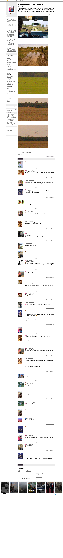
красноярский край (10, 33)
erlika (14, 118)
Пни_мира (14, 129)
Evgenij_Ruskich (13, 115)
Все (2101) (15, 113)
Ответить (47, 167)
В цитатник (52, 167)
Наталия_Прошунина (9, 123)
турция (8, 47)
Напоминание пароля (28, 471)
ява (10, 51)
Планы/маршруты (9, 66)
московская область (11, 37)
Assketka (12, 114)
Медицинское (8, 87)
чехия (15, 48)
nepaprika (11, 119)
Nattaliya (15, 117)
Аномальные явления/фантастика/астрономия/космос (11, 81)
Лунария (27, 382)
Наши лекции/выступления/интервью (11, 95)
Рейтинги (21, 0)
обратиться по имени (30, 170)
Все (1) (15, 109)
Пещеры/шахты (9, 86)
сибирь (14, 44)
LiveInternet (8, 0)
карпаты (13, 31)
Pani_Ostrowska (9, 118)
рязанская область (9, 41)
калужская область (13, 30)
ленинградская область (11, 34)
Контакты (56, 494)
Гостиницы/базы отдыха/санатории (11, 69)
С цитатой (50, 167)
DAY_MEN (14, 114)
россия (14, 39)
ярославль (14, 51)
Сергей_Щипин (9, 124)
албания (12, 18)
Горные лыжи (8, 92)
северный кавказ (9, 44)
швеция (13, 49)
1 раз (21, 154)
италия (8, 30)
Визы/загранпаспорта (9, 84)
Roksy (11, 118)
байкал (15, 20)
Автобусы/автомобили (9, 76)
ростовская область (9, 40)
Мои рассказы (8, 98)
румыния (12, 40)
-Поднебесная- (9, 114)
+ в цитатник (28, 6)
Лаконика (8, 122)
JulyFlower (8, 116)
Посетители (12, 140)
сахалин (12, 42)
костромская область (11, 32)
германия (12, 25)
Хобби (7, 80)
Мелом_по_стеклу (13, 122)
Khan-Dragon (12, 116)
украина (12, 47)
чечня (7, 49)
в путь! (10, 21)
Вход (16, 0)
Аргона (11, 120)
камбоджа (8, 31)
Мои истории (8, 74)
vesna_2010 (8, 120)
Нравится (48, 156)
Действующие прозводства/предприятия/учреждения (10, 78)
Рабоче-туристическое (9, 89)
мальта (10, 35)
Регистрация (14, 0)
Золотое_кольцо (9, 121)
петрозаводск (10, 38)
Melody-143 (8, 117)
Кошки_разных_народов (10, 129)
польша (8, 39)
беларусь (8, 21)
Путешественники (9, 94)
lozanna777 (8, 119)
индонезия (9, 28)
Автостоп (8, 93)
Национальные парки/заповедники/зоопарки (25, 152)
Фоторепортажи (9, 55)
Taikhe (13, 118)
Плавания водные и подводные (11, 97)
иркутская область (9, 29)
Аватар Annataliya (11, 9)
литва (8, 35)
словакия (10, 45)
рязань (12, 41)
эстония (8, 50)
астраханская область (12, 20)
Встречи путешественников (10, 79)
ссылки (15, 45)
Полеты (8, 101)
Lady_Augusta (27, 293)
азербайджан (9, 18)
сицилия (8, 45)
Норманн (13, 123)
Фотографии (8, 70)
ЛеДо (10, 122)
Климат (8, 90)
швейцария (11, 49)
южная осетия (8, 51)
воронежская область (9, 25)
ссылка (34, 171)
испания (13, 29)
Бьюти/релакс (8, 83)
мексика (14, 35)
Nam (10, 117)
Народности (8, 73)
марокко (12, 35)
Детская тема (8, 59)
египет (15, 26)
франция (12, 48)
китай (8, 32)
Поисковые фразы (13, 141)
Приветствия (8, 68)
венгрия (13, 22)
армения (8, 19)
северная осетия (11, 43)
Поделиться (52, 156)
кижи (15, 31)
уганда (10, 47)
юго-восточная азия (9, 110)
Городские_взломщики (9, 130)
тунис (15, 46)
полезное (13, 38)
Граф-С (13, 120)
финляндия (9, 48)
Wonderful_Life (28, 231)
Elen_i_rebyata (8, 115)
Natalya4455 (12, 117)
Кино (7, 71)
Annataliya (27, 180)
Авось (24, 0)
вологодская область (10, 24)
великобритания (9, 22)
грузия (15, 25)
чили (9, 49)
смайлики (25, 472)
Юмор (7, 88)
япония (12, 51)
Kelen (10, 116)
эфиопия (10, 50)
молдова (8, 36)
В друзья (12, 13)
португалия (10, 39)
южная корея (13, 50)
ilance (26, 170)
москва (11, 36)
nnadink (13, 119)
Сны (7, 100)
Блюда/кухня (8, 60)
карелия (11, 31)
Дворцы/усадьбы (9, 77)
